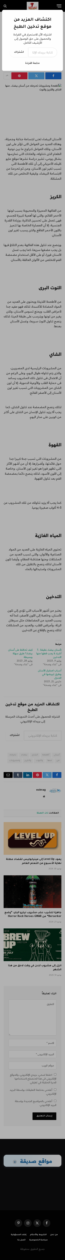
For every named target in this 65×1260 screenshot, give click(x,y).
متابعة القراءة (32, 63)
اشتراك (19, 52)
